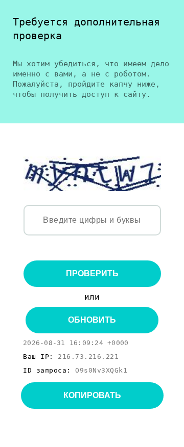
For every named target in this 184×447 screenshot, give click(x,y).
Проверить (92, 273)
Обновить (92, 319)
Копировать (92, 395)
